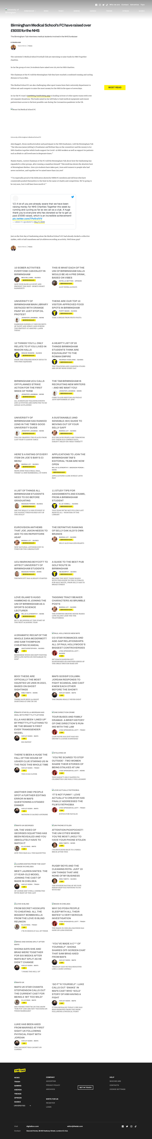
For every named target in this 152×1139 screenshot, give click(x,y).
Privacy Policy (53, 1085)
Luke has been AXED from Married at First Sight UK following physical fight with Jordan (29, 1031)
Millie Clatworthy (60, 467)
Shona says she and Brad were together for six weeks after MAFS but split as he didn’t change (28, 956)
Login (48, 1107)
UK (24, 651)
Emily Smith (26, 693)
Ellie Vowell (65, 504)
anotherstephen (29, 648)
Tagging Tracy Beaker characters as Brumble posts (68, 600)
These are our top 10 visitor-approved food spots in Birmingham (68, 304)
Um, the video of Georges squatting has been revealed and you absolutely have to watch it (30, 836)
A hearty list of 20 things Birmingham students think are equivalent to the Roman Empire (65, 350)
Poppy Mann (64, 311)
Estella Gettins (66, 281)
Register (50, 1103)
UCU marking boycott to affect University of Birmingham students (31, 565)
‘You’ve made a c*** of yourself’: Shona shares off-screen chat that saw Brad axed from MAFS (69, 950)
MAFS (74, 693)
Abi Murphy (64, 572)
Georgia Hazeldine (67, 360)
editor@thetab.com (75, 1126)
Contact (125, 5)
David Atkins (22, 46)
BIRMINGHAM (28, 280)
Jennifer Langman (29, 318)
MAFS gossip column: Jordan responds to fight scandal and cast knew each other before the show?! (68, 683)
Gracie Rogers (27, 353)
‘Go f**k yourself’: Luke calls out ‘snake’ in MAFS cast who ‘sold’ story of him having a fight (68, 991)
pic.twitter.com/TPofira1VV (27, 218)
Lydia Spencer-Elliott (68, 651)
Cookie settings (117, 1089)
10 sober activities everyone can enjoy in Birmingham (29, 271)
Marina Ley (64, 431)
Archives (50, 1089)
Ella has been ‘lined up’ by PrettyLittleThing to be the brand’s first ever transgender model (31, 726)
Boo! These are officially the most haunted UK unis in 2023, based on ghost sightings (30, 683)
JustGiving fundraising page (39, 96)
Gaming (77, 11)
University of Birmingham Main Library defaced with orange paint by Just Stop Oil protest (31, 308)
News (46, 11)
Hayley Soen (64, 693)
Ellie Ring (25, 846)
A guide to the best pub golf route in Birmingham (68, 565)
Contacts (114, 1085)
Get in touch (85, 1087)
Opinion (125, 11)
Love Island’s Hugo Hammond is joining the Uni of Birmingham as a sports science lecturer (30, 604)
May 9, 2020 (39, 222)
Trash (61, 11)
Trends (109, 11)
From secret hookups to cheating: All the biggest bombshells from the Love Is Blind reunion (29, 915)
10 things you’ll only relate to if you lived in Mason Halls (30, 346)
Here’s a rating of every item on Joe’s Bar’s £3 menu (31, 457)
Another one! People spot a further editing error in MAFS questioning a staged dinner (30, 799)
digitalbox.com (32, 1126)
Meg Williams (27, 277)
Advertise (134, 5)
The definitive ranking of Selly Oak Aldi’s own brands (67, 530)
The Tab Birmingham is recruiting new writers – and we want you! (68, 384)
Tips (143, 5)
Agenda (93, 11)
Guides (142, 11)
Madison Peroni (77, 467)
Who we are (115, 5)
